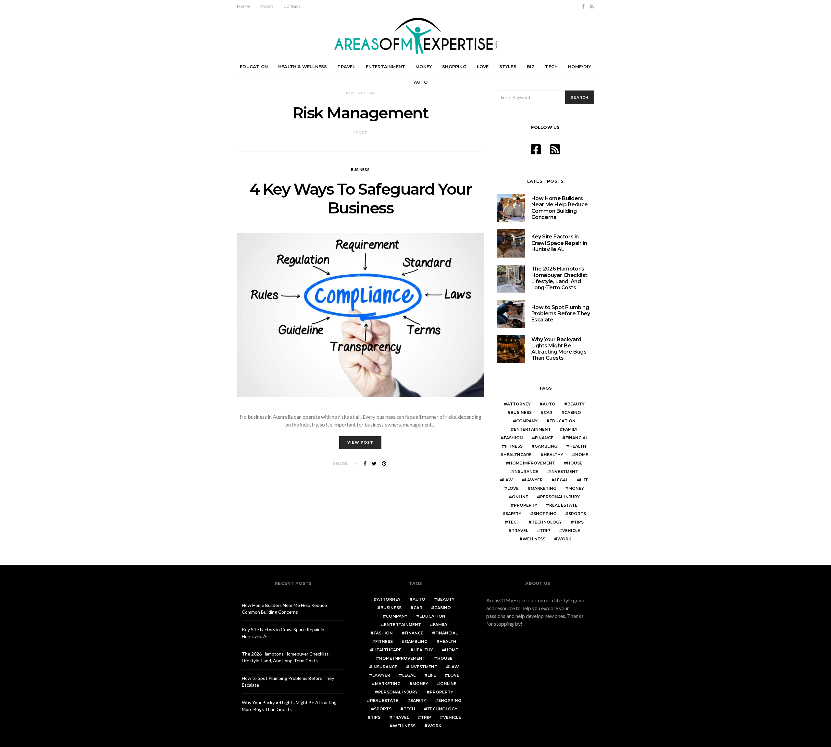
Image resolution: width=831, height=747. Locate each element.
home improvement (532, 463)
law (508, 479)
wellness (534, 538)
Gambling (546, 446)
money (576, 488)
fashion (513, 437)
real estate (563, 505)
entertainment (532, 429)
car (548, 412)
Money (424, 66)
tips (579, 522)
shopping (544, 513)
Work (564, 538)
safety (513, 513)
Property (525, 505)
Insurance (525, 471)
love (513, 488)
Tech (551, 66)
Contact (291, 6)
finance (544, 437)
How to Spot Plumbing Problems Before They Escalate (560, 313)
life (584, 479)
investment (564, 471)
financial (576, 437)
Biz (531, 66)
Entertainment (385, 66)
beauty (576, 404)
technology (547, 522)
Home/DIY (579, 66)
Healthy (553, 454)
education (563, 420)
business (521, 412)
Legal (561, 479)
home (581, 454)
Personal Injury (560, 496)
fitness (514, 446)
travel (520, 530)
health (577, 446)
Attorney (519, 404)
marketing (543, 488)
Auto (421, 82)
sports (577, 513)
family (570, 429)
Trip (545, 530)
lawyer (534, 479)
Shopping (454, 66)
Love (483, 66)
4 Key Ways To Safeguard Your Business (360, 198)
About (266, 6)
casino (572, 412)
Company (527, 420)
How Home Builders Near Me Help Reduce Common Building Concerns (559, 207)
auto (549, 404)
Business (360, 169)
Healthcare (517, 454)
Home (243, 6)
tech (514, 522)
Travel (346, 66)
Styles (507, 66)
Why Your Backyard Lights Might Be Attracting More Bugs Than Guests (559, 348)
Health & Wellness (302, 66)
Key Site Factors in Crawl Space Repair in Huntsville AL (559, 243)
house (574, 463)
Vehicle (571, 530)
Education (254, 66)
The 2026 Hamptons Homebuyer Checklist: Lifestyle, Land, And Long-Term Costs (560, 278)
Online (520, 496)
